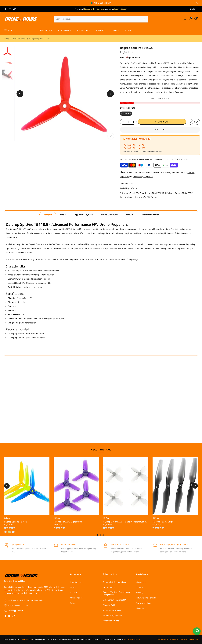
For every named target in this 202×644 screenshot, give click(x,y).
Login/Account (76, 582)
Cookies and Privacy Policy (167, 639)
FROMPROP (187, 193)
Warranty (129, 214)
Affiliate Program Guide (112, 615)
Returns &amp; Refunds (146, 597)
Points (72, 603)
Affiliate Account (76, 597)
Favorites (74, 592)
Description (47, 214)
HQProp (57, 517)
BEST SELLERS (64, 30)
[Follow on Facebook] (5, 9)
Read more (179, 92)
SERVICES (114, 30)
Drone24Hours (26, 639)
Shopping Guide (109, 605)
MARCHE (100, 30)
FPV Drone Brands (173, 193)
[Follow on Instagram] (10, 9)
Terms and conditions (189, 639)
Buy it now (160, 129)
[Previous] (19, 93)
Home (6, 39)
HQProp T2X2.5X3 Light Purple (68, 521)
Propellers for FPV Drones (146, 197)
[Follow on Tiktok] (14, 9)
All (150, 193)
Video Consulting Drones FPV (114, 599)
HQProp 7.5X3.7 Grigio (163, 521)
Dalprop (130, 183)
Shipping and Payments (83, 214)
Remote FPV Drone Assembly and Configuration (116, 593)
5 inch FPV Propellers (20, 39)
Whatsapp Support (15, 610)
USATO (128, 30)
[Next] (110, 93)
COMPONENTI (158, 193)
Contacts (139, 587)
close (5, 3)
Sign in (73, 587)
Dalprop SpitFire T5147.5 (15, 521)
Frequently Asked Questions (114, 582)
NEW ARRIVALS (45, 30)
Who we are (141, 582)
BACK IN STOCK (83, 30)
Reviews (63, 214)
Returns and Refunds (109, 214)
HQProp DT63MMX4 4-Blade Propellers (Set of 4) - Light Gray (132, 521)
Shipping (139, 592)
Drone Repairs (109, 587)
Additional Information (149, 214)
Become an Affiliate (111, 620)
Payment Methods (143, 603)
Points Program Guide (112, 610)
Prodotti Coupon (127, 197)
